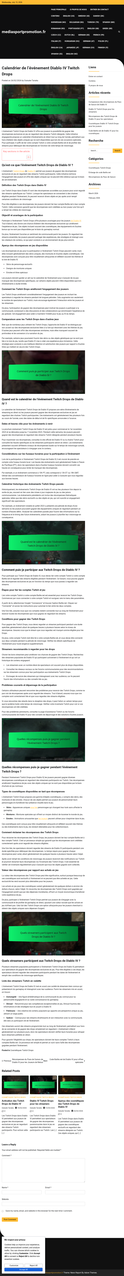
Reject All (34, 1265)
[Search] (119, 32)
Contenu (55, 16)
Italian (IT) (56, 41)
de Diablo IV (76, 221)
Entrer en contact (99, 9)
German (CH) (88, 47)
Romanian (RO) (58, 28)
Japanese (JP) (72, 47)
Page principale (58, 9)
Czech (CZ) (56, 35)
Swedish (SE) (84, 16)
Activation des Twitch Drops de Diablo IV (13, 1102)
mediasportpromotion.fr (24, 31)
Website (5, 1199)
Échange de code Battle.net (100, 172)
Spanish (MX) (109, 22)
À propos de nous (78, 9)
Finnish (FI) (103, 47)
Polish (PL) (103, 41)
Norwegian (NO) (58, 22)
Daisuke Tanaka (31, 80)
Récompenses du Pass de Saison (102, 177)
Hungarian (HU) (72, 41)
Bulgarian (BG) (77, 22)
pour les (34, 807)
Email (48, 1187)
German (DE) (84, 35)
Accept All (23, 1270)
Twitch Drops (18, 171)
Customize (14, 1265)
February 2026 (94, 198)
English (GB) (93, 28)
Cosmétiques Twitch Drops (21, 1050)
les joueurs (43, 818)
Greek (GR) (107, 28)
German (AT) (88, 41)
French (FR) (98, 35)
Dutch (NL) (70, 35)
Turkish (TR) (93, 22)
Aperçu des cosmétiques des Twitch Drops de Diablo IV (71, 1103)
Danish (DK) (98, 16)
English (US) (68, 16)
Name (5, 1187)
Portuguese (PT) (76, 28)
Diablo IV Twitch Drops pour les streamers (42, 1102)
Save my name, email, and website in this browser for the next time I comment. (39, 1211)
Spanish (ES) (56, 54)
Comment (7, 1155)
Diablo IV (31, 171)
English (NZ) (72, 54)
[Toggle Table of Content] (27, 157)
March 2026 (93, 193)
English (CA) (57, 47)
